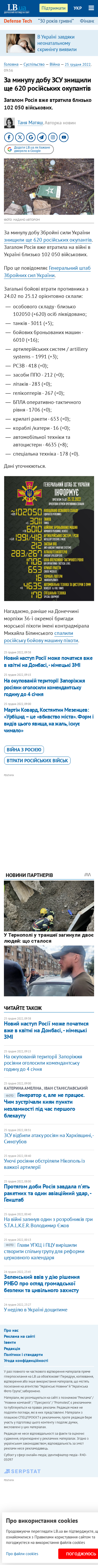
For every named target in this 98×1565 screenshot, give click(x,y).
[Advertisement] (49, 815)
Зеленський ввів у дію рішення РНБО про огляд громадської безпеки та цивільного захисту (41, 1283)
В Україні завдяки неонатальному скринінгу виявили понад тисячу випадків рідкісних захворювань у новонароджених (63, 52)
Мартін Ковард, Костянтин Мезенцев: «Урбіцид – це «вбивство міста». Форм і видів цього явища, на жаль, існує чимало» (49, 720)
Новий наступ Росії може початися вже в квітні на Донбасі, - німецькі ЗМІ (48, 661)
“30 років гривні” (56, 21)
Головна (11, 64)
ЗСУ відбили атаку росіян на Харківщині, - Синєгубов (49, 1138)
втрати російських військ (37, 761)
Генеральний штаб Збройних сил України (47, 272)
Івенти (10, 1342)
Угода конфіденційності (26, 1360)
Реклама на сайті (19, 1336)
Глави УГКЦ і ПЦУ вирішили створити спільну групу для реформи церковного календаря (44, 1251)
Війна (55, 64)
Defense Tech (18, 21)
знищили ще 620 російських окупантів (48, 239)
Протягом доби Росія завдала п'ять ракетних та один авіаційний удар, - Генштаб (47, 1193)
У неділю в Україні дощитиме (35, 1309)
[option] (49, 43)
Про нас (11, 1330)
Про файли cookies (22, 1553)
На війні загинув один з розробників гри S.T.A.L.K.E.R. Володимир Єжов (48, 1222)
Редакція (12, 1348)
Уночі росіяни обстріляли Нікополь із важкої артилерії (44, 1163)
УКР (78, 8)
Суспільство (34, 64)
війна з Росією (24, 750)
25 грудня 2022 (78, 64)
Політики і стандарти (23, 1354)
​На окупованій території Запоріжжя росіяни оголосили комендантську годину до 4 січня (44, 687)
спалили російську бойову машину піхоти (41, 637)
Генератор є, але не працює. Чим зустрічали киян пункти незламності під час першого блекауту (44, 1105)
